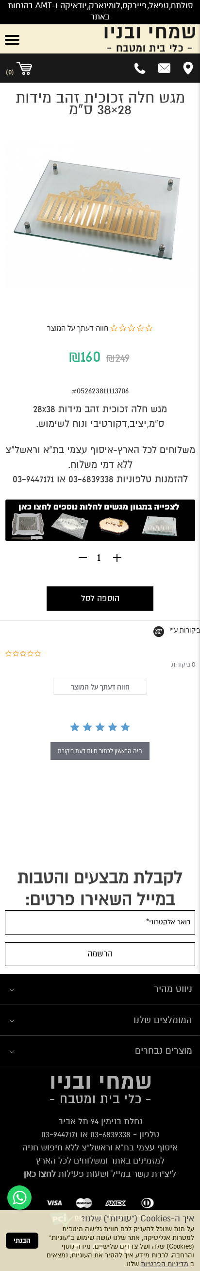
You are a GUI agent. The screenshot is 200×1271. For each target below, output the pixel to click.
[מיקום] (188, 68)
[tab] (100, 686)
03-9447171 (59, 1134)
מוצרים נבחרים (163, 1050)
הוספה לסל (100, 598)
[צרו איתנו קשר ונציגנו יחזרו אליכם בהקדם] (164, 68)
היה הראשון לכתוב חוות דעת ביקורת (100, 751)
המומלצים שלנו (162, 1019)
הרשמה (100, 954)
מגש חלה (149, 409)
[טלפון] (140, 68)
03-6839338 (110, 1134)
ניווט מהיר (173, 988)
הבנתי (22, 1240)
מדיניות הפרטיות (164, 1264)
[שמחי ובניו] (116, 38)
